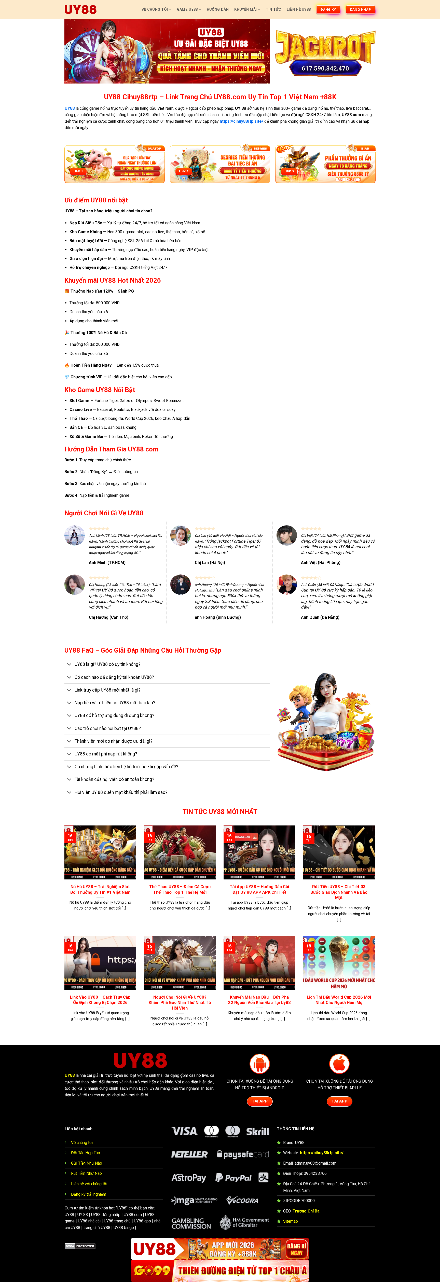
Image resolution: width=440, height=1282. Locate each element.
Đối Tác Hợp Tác (85, 1152)
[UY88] (81, 9)
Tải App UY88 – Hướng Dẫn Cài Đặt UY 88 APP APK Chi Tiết (259, 889)
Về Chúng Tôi (155, 9)
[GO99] (220, 1271)
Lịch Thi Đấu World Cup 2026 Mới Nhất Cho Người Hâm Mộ (339, 1000)
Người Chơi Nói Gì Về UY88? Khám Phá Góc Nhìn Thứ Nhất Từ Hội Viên (180, 1003)
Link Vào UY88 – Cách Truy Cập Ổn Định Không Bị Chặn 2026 (100, 1000)
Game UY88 (187, 9)
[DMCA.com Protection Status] (80, 1246)
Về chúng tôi (82, 1142)
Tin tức (273, 9)
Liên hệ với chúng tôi (89, 1183)
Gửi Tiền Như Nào (86, 1163)
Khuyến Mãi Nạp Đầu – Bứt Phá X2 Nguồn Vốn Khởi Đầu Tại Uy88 (259, 1000)
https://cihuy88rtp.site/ (321, 1152)
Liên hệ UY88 (299, 9)
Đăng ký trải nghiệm (88, 1194)
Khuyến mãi (245, 9)
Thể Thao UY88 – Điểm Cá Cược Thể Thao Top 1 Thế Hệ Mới (180, 889)
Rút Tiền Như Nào (86, 1173)
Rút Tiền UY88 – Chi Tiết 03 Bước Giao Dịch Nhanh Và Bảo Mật (338, 892)
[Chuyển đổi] (69, 664)
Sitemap (290, 1221)
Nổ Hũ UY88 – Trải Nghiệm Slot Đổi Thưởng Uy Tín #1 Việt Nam (100, 889)
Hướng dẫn (218, 9)
